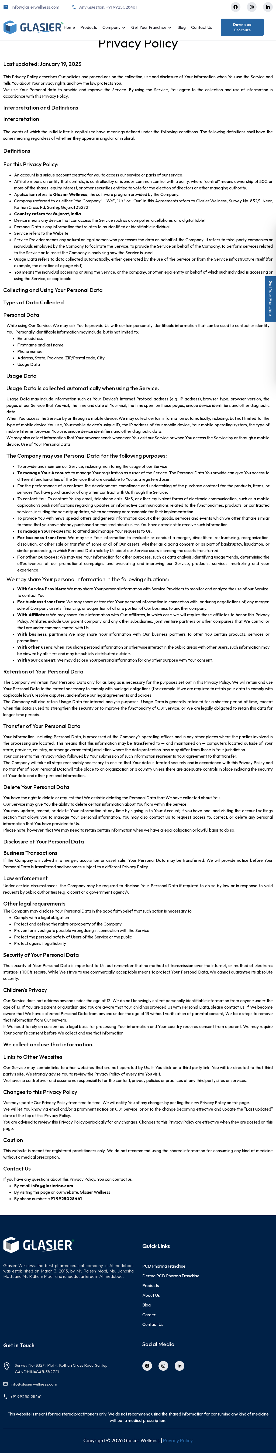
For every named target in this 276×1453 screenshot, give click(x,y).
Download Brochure (242, 27)
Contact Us (201, 27)
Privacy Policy (178, 1440)
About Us (151, 1295)
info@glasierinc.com (52, 1185)
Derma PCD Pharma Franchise (170, 1275)
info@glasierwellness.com (35, 7)
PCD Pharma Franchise (163, 1266)
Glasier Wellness (95, 1192)
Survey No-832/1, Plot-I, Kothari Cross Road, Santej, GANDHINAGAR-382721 (61, 1368)
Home (69, 27)
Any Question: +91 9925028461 (108, 7)
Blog (181, 27)
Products (88, 27)
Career (149, 1314)
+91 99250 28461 (26, 1396)
